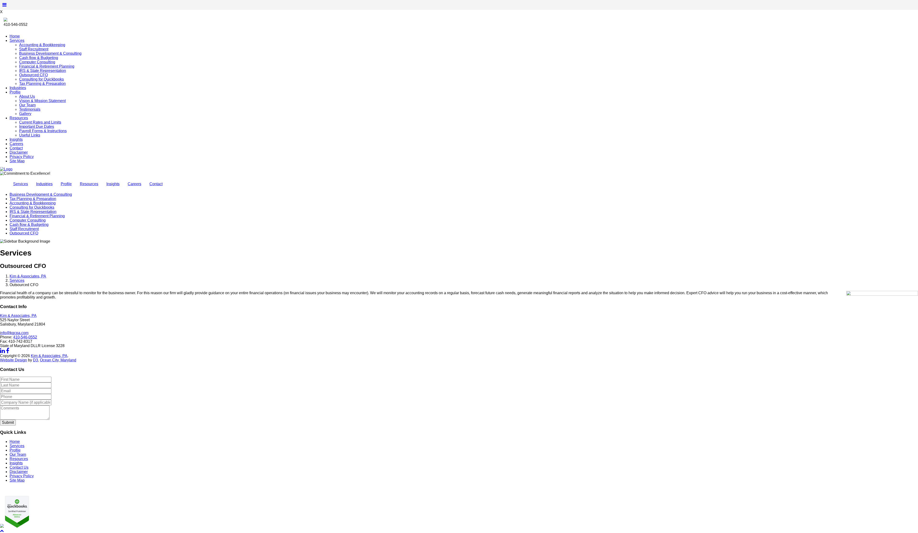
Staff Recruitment (33, 49)
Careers (16, 144)
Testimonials (29, 109)
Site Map (17, 161)
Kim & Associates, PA (28, 276)
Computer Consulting (37, 62)
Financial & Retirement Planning (46, 66)
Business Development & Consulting (50, 53)
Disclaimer (19, 152)
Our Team (27, 105)
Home (15, 36)
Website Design (13, 360)
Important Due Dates (36, 127)
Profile (15, 92)
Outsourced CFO (33, 75)
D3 (35, 360)
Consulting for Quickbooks (41, 79)
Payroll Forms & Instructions (43, 131)
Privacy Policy (22, 157)
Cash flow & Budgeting (38, 58)
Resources (19, 118)
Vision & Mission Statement (42, 101)
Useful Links (29, 135)
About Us (27, 96)
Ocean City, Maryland (58, 360)
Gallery (25, 114)
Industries (18, 88)
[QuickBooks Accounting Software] (16, 526)
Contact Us (19, 467)
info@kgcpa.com (14, 333)
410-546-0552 (25, 337)
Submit (8, 422)
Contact (16, 148)
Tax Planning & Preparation (42, 84)
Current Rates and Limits (40, 122)
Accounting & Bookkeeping (42, 45)
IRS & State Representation (42, 71)
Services (17, 40)
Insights (16, 139)
